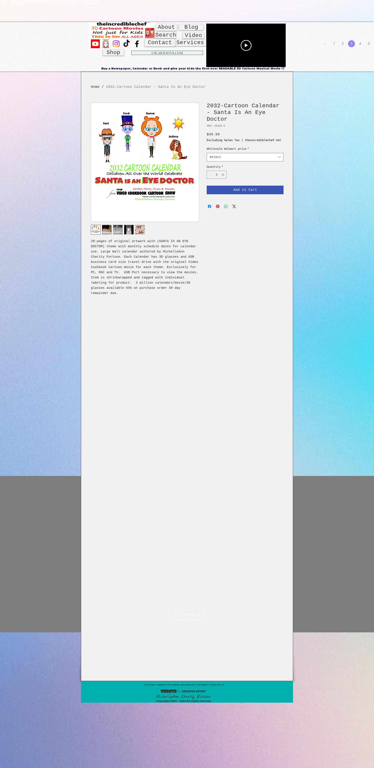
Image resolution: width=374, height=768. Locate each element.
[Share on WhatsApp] (226, 206)
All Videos (184, 615)
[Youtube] (95, 43)
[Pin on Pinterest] (217, 206)
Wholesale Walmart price (228, 149)
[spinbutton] (217, 174)
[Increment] (223, 174)
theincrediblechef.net (263, 140)
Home (95, 87)
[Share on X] (234, 206)
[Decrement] (210, 174)
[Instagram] (116, 43)
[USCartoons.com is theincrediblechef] (105, 43)
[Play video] (246, 45)
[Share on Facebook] (209, 206)
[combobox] (245, 157)
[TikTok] (126, 43)
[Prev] (325, 43)
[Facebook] (136, 43)
